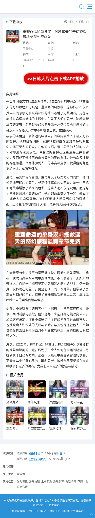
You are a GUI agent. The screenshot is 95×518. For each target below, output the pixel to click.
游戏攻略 (34, 481)
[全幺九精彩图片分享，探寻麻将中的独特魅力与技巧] (15, 389)
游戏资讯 (22, 481)
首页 (71, 21)
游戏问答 (70, 481)
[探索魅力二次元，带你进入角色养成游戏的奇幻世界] (79, 415)
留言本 (21, 474)
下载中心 (83, 21)
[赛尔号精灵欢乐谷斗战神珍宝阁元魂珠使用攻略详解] (58, 415)
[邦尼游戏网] (15, 6)
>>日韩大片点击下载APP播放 (56, 78)
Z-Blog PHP (52, 511)
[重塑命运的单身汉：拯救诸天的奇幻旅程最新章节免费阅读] (15, 415)
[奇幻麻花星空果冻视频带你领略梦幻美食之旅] (79, 389)
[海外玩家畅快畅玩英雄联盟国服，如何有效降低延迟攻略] (37, 389)
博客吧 (80, 511)
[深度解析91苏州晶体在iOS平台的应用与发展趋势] (58, 389)
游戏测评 (58, 481)
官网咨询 (22, 487)
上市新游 (46, 481)
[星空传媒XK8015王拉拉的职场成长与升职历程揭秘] (37, 415)
